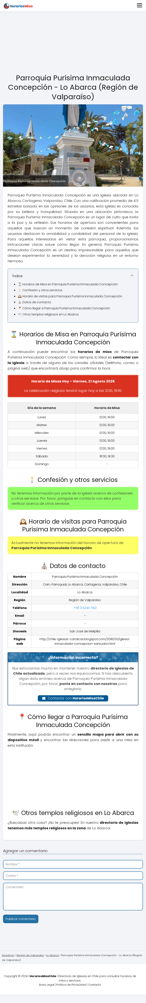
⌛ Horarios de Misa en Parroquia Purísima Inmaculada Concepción (68, 284)
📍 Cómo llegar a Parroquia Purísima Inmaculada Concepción (64, 308)
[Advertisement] (73, 42)
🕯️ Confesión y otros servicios (40, 290)
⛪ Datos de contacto (34, 302)
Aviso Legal (46, 985)
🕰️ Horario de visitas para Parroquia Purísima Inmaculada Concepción (70, 296)
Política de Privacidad (71, 985)
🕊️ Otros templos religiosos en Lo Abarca (48, 314)
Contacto (94, 985)
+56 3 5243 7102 (85, 608)
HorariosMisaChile (43, 976)
